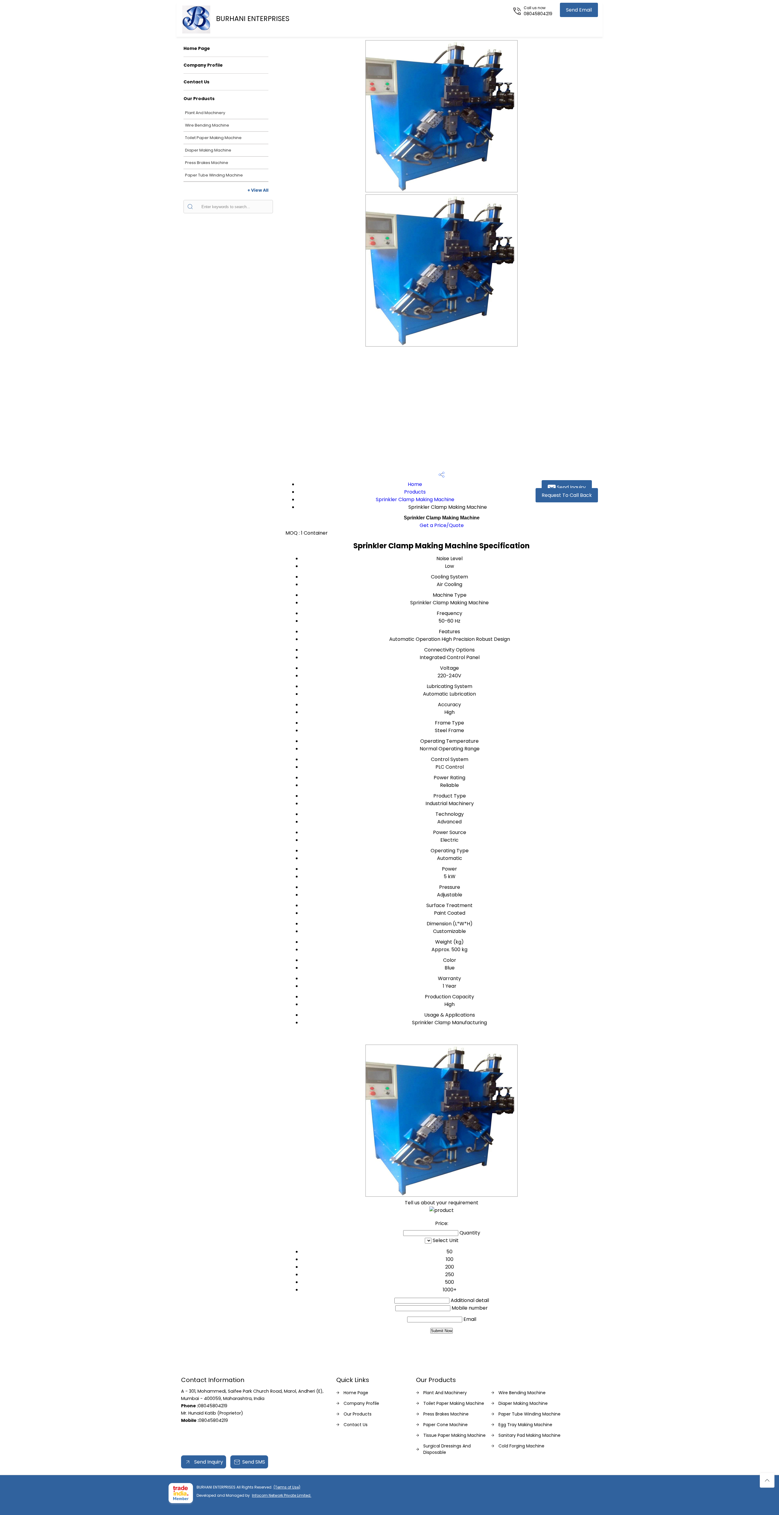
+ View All (257, 190)
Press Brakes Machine (206, 162)
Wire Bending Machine (207, 125)
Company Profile (203, 65)
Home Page (196, 48)
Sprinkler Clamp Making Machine (415, 499)
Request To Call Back (567, 495)
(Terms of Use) (287, 1487)
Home (415, 484)
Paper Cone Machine (445, 1425)
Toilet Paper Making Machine (213, 137)
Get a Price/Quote (442, 525)
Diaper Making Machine (208, 150)
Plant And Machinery (205, 112)
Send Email (579, 9)
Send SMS (253, 1461)
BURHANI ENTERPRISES (252, 18)
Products (415, 491)
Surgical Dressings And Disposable (447, 1449)
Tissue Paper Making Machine (454, 1435)
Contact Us (196, 82)
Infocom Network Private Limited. (281, 1495)
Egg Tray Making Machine (525, 1425)
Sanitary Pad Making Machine (529, 1435)
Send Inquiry (571, 487)
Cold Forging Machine (521, 1446)
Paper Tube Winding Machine (214, 175)
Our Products (199, 99)
